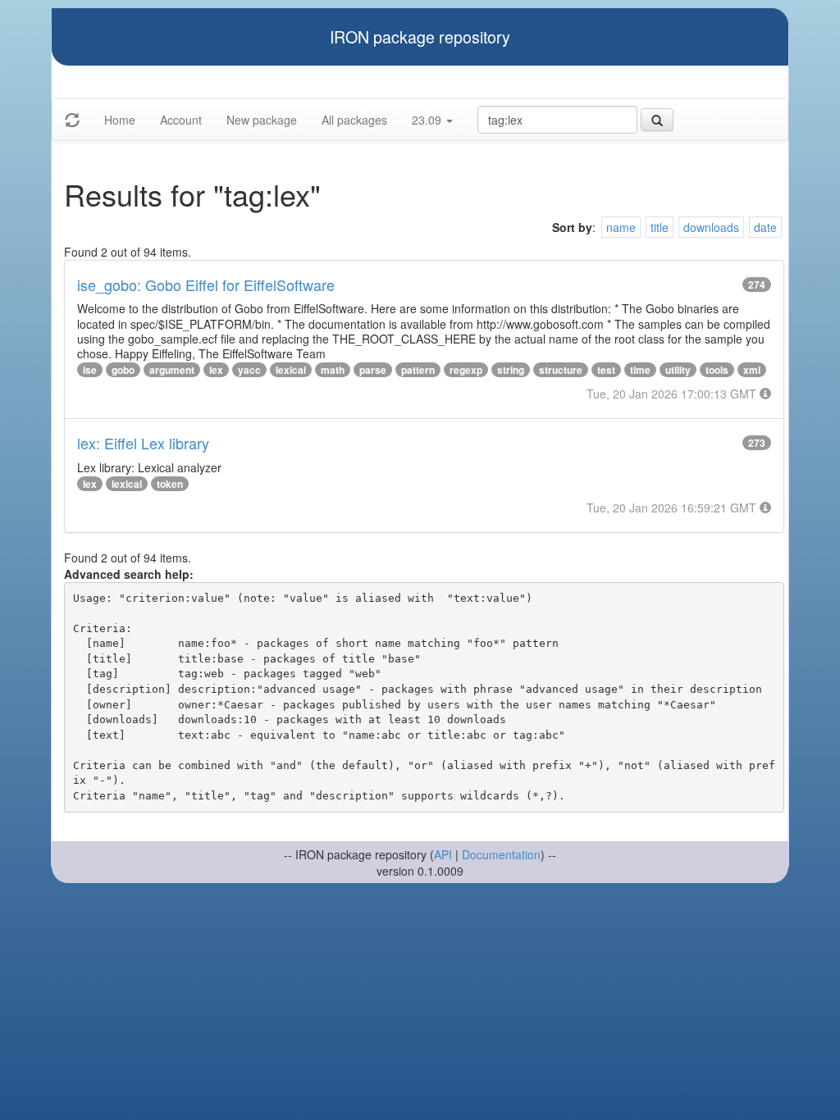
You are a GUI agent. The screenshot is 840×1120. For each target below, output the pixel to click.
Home (119, 120)
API (443, 854)
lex (216, 369)
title (660, 227)
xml (751, 369)
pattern (418, 369)
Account (181, 120)
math (333, 369)
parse (372, 369)
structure (560, 369)
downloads (711, 227)
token (170, 483)
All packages (354, 120)
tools (716, 369)
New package (261, 120)
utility (678, 369)
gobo (123, 369)
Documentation (501, 854)
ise (90, 369)
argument (171, 369)
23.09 (428, 120)
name (621, 227)
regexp (466, 369)
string (510, 369)
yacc (249, 369)
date (765, 227)
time (640, 369)
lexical (291, 369)
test (606, 369)
